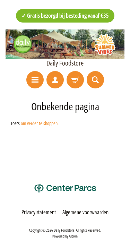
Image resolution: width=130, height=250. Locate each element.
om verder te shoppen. (40, 123)
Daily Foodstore (65, 63)
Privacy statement (38, 212)
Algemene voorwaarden (85, 212)
